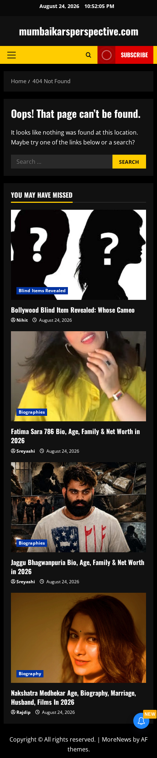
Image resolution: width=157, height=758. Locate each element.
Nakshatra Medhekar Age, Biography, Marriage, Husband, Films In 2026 (73, 697)
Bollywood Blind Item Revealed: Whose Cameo (73, 309)
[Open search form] (88, 55)
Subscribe (134, 54)
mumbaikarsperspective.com (78, 30)
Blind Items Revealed (42, 290)
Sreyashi (25, 451)
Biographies (32, 412)
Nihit (22, 320)
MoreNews (116, 739)
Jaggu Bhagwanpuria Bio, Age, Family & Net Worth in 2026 (77, 566)
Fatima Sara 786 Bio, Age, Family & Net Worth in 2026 (75, 435)
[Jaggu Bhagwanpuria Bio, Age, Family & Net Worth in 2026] (78, 507)
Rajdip (23, 712)
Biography (30, 673)
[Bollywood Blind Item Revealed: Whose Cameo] (78, 255)
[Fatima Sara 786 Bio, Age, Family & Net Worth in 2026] (78, 376)
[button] (11, 55)
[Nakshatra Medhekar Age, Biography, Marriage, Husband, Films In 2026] (78, 638)
